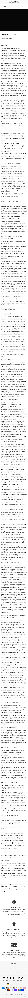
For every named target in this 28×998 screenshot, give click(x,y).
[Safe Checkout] (14, 944)
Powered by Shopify (14, 996)
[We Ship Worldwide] (14, 901)
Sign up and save (14, 972)
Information (13, 968)
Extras (13, 963)
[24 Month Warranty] (14, 924)
